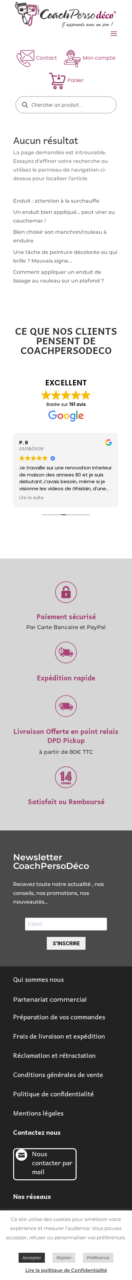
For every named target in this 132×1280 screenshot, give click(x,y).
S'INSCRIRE (66, 943)
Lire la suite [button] (31, 498)
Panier (76, 80)
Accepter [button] (31, 1257)
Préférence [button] (98, 1257)
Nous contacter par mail (52, 1163)
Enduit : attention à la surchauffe (56, 201)
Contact (46, 58)
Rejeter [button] (63, 1257)
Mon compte (99, 58)
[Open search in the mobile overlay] (66, 105)
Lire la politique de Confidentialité (66, 1270)
